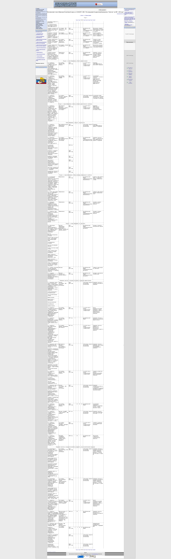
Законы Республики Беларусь (41, 47)
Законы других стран (40, 21)
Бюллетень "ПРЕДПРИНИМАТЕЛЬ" (128, 24)
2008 (134, 18)
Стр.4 (84, 19)
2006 (127, 19)
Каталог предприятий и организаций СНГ (40, 37)
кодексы (125, 12)
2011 (129, 18)
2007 (125, 19)
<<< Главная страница (87, 15)
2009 (132, 18)
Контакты (38, 26)
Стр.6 (89, 19)
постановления (131, 13)
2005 (129, 19)
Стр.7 (92, 19)
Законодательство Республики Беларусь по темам (41, 40)
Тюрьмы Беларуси (39, 52)
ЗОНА (126, 22)
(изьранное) (126, 13)
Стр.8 (94, 19)
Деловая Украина (39, 55)
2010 (130, 18)
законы (128, 12)
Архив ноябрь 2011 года (120, 13)
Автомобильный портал (40, 57)
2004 (130, 19)
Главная (37, 8)
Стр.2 (79, 19)
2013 (125, 18)
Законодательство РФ (40, 23)
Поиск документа (39, 28)
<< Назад (81, 15)
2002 (134, 19)
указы (131, 12)
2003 (132, 19)
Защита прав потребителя (128, 21)
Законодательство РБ (40, 9)
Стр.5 (87, 19)
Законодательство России (40, 54)
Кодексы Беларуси (39, 10)
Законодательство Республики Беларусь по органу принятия (41, 45)
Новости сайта (38, 27)
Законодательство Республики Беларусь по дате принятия (41, 43)
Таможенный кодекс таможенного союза (39, 34)
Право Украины (39, 24)
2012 (127, 18)
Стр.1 (77, 19)
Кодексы (37, 22)
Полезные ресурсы (39, 25)
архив (125, 14)
